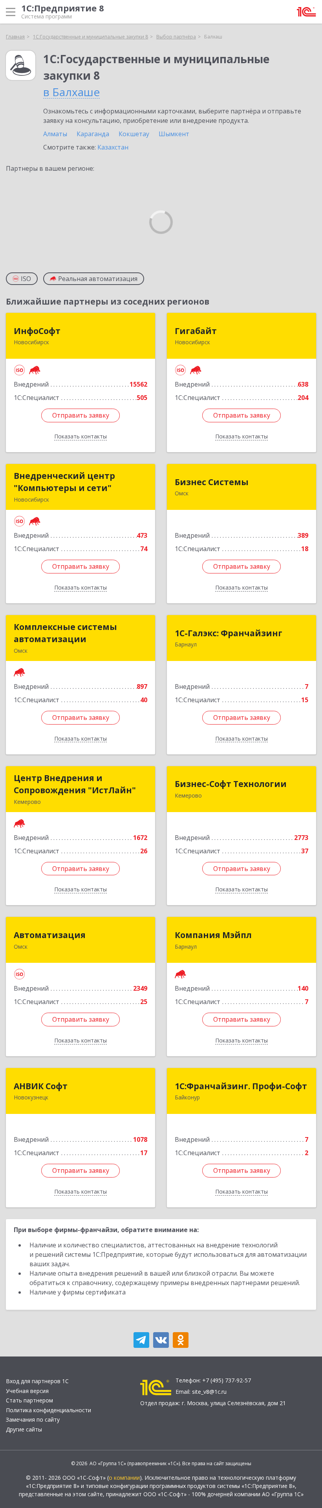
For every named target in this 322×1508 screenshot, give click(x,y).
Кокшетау (134, 134)
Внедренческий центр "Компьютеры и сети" (64, 482)
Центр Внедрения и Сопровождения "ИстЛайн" (75, 784)
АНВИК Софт (41, 1086)
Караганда (93, 134)
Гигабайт (196, 330)
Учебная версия (27, 1391)
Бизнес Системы (212, 481)
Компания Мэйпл (213, 934)
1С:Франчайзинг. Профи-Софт (241, 1086)
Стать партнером (29, 1400)
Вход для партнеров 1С (37, 1381)
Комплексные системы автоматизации (65, 633)
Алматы (55, 134)
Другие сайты (24, 1429)
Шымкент (174, 134)
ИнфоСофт (37, 330)
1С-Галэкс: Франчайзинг (228, 633)
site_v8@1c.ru (209, 1391)
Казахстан (112, 147)
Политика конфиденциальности (48, 1410)
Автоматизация (50, 934)
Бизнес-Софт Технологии (231, 783)
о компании (124, 1477)
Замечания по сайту (33, 1419)
